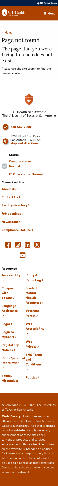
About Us (9, 189)
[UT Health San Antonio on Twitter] (37, 246)
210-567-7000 (20, 127)
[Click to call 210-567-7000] (5, 127)
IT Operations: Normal (26, 174)
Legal (6, 324)
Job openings (11, 214)
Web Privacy (11, 416)
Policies (31, 377)
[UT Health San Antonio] (13, 13)
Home (8, 32)
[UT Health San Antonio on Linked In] (27, 246)
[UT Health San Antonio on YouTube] (22, 257)
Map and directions (24, 143)
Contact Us (10, 197)
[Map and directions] (5, 141)
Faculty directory (14, 205)
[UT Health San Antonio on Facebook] (8, 246)
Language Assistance (10, 308)
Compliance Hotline (16, 230)
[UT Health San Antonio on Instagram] (18, 246)
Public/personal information (13, 360)
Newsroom (10, 222)
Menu (51, 13)
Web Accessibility (35, 326)
